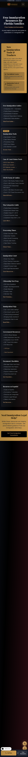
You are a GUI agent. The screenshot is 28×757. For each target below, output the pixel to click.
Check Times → (7, 247)
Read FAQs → (7, 322)
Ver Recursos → (8, 402)
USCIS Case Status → (9, 162)
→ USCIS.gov (6, 348)
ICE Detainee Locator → (10, 167)
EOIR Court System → (9, 165)
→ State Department (8, 352)
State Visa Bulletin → (9, 169)
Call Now (9, 753)
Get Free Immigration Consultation (14, 434)
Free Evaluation (23, 753)
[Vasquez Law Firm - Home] (12, 4)
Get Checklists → (8, 377)
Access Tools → (8, 149)
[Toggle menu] (23, 4)
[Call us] (25, 743)
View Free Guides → (9, 121)
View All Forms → (8, 195)
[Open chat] (25, 748)
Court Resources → (9, 271)
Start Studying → (8, 297)
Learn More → (7, 220)
